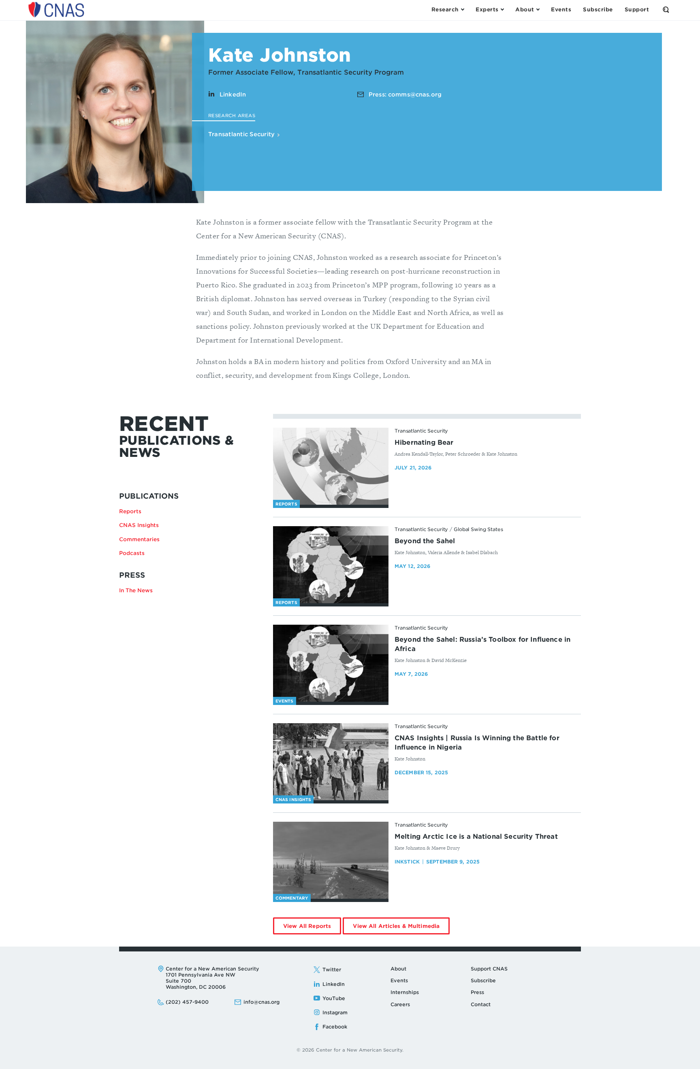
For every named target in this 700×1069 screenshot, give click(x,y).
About (398, 969)
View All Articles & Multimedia (401, 928)
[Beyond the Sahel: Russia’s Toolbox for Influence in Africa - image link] (330, 663)
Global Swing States (478, 529)
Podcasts (132, 553)
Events (399, 980)
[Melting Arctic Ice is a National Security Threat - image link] (330, 860)
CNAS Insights (139, 525)
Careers (400, 1004)
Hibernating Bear (424, 442)
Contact (481, 1004)
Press (477, 992)
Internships (405, 992)
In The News (136, 590)
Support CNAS (489, 969)
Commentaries (139, 539)
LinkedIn (233, 94)
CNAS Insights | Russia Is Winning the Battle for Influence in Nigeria (477, 742)
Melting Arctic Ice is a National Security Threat (476, 836)
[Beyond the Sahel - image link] (330, 564)
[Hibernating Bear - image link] (330, 466)
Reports (130, 511)
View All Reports (312, 928)
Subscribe (483, 980)
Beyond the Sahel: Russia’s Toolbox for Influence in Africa (482, 644)
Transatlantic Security (242, 134)
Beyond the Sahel (425, 541)
